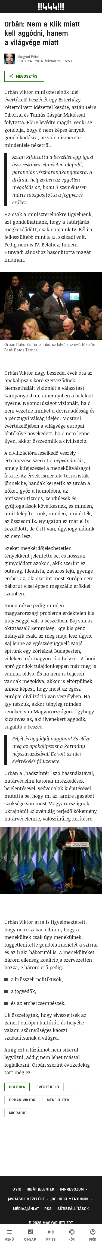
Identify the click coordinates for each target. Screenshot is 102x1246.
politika (24, 61)
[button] (17, 1087)
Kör (72, 1239)
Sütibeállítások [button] (73, 1209)
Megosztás (27, 76)
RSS (48, 1209)
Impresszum (72, 1189)
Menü (9, 1239)
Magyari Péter (28, 57)
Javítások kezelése (26, 1199)
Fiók (92, 1239)
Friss (51, 1239)
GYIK (17, 1189)
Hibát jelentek (40, 1189)
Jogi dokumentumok (70, 1199)
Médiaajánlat (26, 1209)
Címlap (30, 1239)
